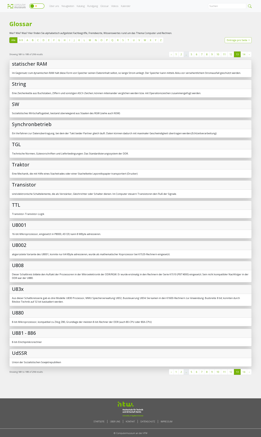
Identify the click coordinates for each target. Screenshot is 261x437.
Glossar (104, 6)
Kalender (125, 6)
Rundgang (92, 6)
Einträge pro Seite (237, 40)
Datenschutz (147, 421)
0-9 (21, 40)
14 (243, 54)
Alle (13, 40)
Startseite (99, 421)
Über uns (54, 6)
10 (217, 54)
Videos (114, 6)
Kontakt (130, 421)
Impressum (166, 421)
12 (230, 54)
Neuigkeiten (67, 6)
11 (224, 54)
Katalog (81, 6)
